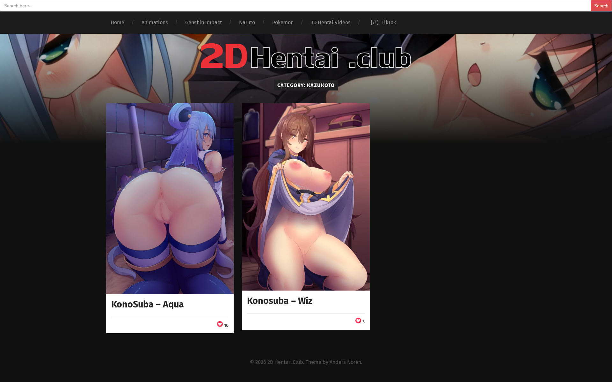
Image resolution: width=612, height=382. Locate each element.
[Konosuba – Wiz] (306, 197)
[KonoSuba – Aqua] (170, 198)
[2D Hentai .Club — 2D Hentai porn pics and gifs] (306, 55)
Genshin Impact (203, 22)
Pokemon (283, 22)
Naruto (247, 22)
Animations (155, 22)
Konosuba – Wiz (279, 300)
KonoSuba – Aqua (147, 304)
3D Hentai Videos (331, 22)
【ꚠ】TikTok (382, 22)
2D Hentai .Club (285, 362)
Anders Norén (345, 362)
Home (117, 22)
